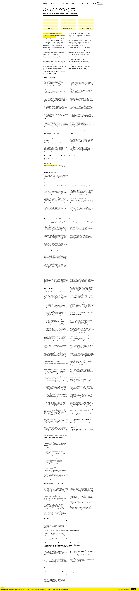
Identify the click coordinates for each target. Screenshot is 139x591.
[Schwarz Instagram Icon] (82, 3)
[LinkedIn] (87, 3)
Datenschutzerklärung (64, 589)
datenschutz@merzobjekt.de (49, 178)
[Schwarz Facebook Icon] (85, 3)
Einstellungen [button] (120, 589)
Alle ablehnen (126, 589)
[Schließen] (137, 589)
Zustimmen (133, 589)
